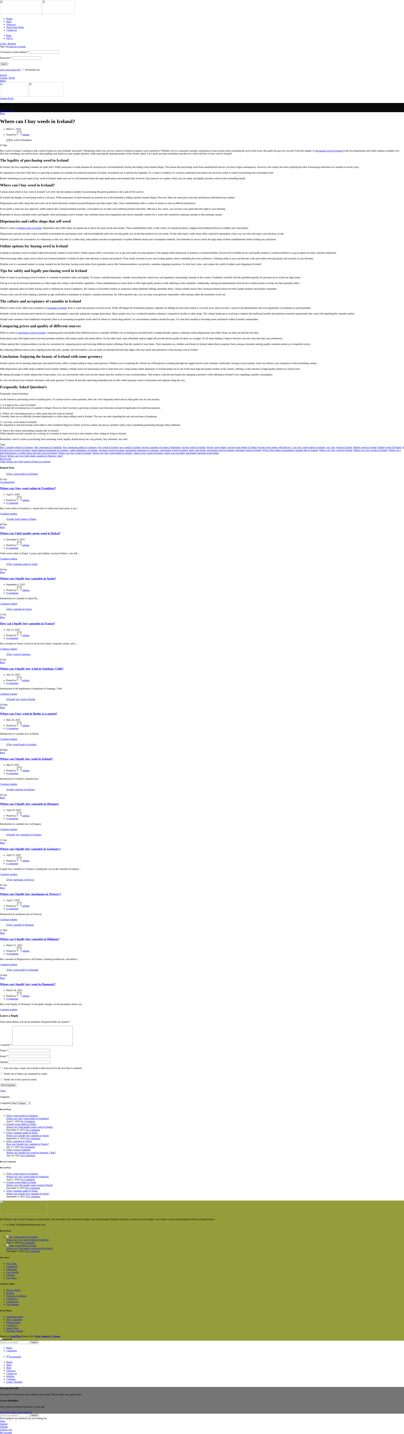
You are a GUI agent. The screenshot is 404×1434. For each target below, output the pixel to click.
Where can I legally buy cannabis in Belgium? (29, 939)
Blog (11, 110)
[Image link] (23, 1214)
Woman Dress (13, 1322)
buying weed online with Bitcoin (274, 447)
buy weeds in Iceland (130, 447)
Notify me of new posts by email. (20, 1079)
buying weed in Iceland (193, 447)
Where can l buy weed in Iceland (74, 453)
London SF (12, 1266)
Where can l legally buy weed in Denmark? (28, 984)
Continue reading (8, 513)
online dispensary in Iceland (84, 450)
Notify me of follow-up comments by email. (26, 1073)
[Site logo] (21, 13)
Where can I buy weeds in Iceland (370, 450)
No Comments (27, 1121)
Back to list (5, 458)
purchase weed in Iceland (111, 450)
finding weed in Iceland (30, 228)
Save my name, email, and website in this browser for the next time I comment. (43, 1068)
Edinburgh (11, 1269)
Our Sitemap (12, 1304)
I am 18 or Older (8, 1412)
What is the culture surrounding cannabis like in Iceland (290, 450)
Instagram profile (14, 1316)
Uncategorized (7, 482)
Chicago (10, 1275)
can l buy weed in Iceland (339, 447)
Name (4, 1050)
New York (11, 1263)
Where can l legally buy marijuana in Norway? (30, 894)
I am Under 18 (24, 1412)
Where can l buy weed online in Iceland (112, 453)
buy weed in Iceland (108, 447)
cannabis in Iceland (57, 308)
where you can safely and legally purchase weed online (191, 453)
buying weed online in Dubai (242, 447)
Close (3, 1090)
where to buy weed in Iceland (148, 453)
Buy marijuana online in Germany (80, 447)
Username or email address (14, 52)
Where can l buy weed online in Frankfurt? (28, 488)
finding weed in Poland (389, 447)
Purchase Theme (14, 1331)
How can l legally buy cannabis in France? (27, 623)
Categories (5, 1103)
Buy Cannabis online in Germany (16, 447)
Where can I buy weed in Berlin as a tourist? (28, 713)
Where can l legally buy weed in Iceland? (26, 759)
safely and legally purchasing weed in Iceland (211, 450)
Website (4, 1062)
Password (6, 58)
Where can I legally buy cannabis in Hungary (29, 804)
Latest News (12, 1301)
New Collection (14, 1319)
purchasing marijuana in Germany (142, 450)
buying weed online (216, 447)
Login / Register (14, 1382)
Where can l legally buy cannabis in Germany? (30, 849)
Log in (4, 64)
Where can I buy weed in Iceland (335, 450)
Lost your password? (10, 69)
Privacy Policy (13, 1290)
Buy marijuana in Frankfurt (48, 447)
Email (4, 1056)
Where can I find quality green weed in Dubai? (30, 533)
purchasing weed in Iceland (328, 150)
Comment (6, 1045)
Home (3, 110)
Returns (10, 1293)
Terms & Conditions (16, 1296)
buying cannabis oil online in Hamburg (161, 447)
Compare (10, 1379)
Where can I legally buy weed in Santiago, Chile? (32, 668)
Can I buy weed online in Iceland (308, 447)
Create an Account (16, 46)
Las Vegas (11, 1278)
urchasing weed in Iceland (248, 450)
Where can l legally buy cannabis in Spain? (28, 578)
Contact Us (12, 1298)
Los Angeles (12, 1272)
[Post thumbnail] (22, 1115)
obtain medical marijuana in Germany (49, 450)
